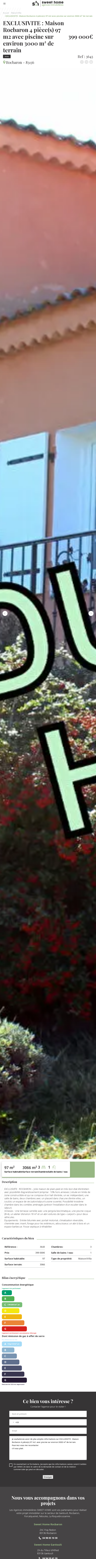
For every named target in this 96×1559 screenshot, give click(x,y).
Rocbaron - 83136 (20, 62)
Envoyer (48, 1476)
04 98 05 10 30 (49, 1538)
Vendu (7, 56)
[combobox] (12, 1422)
